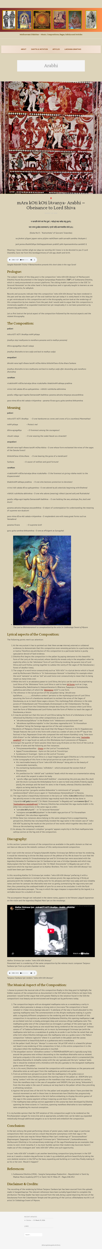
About (23, 49)
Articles (56, 49)
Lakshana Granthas (73, 49)
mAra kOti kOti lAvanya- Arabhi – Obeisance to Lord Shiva (51, 205)
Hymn (40, 748)
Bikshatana (48, 690)
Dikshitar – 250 (30, 1220)
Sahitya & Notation (39, 49)
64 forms (71, 684)
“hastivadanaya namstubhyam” (25, 804)
